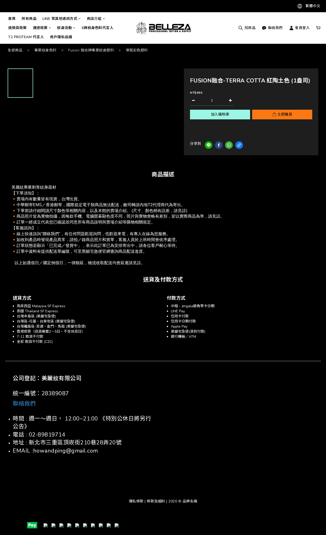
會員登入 (302, 27)
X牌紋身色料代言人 (98, 27)
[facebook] (219, 145)
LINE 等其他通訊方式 (60, 18)
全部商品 (15, 50)
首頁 (12, 18)
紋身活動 (64, 27)
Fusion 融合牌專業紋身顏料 (91, 50)
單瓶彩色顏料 (137, 50)
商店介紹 (94, 18)
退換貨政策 (17, 27)
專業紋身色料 (45, 50)
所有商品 (29, 18)
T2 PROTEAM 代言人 (26, 37)
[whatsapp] (229, 145)
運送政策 (40, 27)
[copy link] (239, 145)
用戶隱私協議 (61, 37)
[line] (208, 145)
